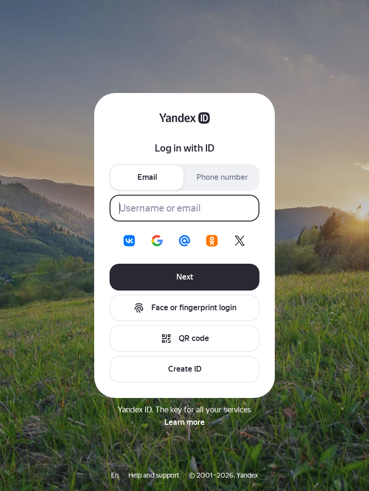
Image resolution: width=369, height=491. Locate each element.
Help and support (153, 475)
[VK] (129, 240)
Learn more (184, 422)
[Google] (157, 240)
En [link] (115, 475)
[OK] (212, 240)
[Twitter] (239, 240)
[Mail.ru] (184, 240)
